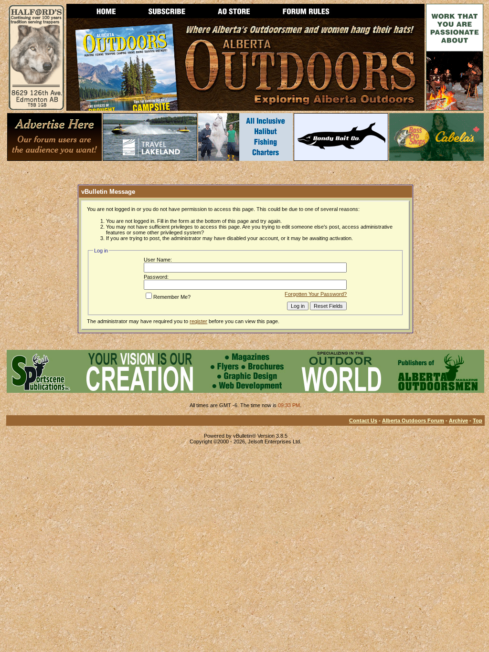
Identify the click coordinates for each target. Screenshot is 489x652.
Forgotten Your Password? (316, 294)
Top (477, 420)
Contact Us (363, 420)
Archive (458, 420)
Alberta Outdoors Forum (413, 420)
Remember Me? (172, 297)
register (198, 321)
